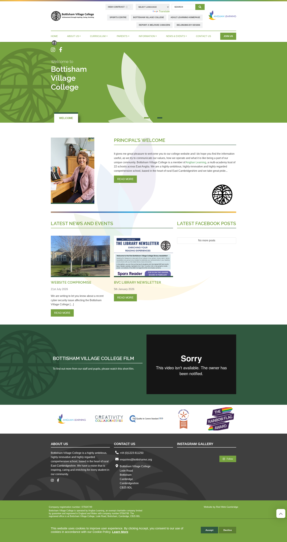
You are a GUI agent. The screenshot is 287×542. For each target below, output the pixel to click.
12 (219, 118)
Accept (209, 530)
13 (226, 118)
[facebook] (62, 50)
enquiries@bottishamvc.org (136, 459)
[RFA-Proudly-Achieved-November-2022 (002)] (220, 418)
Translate (164, 11)
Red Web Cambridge (227, 507)
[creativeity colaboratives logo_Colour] (109, 418)
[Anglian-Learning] (72, 418)
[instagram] (55, 50)
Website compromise (71, 282)
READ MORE (125, 179)
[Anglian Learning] (222, 15)
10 (206, 118)
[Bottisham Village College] (72, 15)
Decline (227, 530)
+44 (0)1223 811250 (132, 453)
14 (232, 118)
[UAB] (183, 418)
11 (212, 118)
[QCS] (146, 418)
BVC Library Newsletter (137, 282)
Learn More (120, 532)
